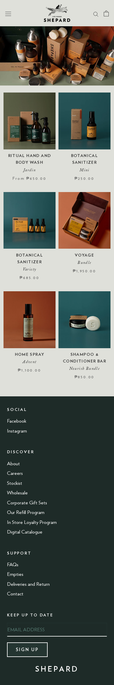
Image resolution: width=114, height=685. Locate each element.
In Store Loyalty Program (32, 522)
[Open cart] (106, 13)
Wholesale (17, 493)
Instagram (17, 431)
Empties (15, 574)
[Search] (96, 13)
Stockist (14, 483)
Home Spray (29, 354)
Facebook (16, 421)
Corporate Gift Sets (27, 503)
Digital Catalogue (24, 532)
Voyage (84, 255)
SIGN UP (27, 649)
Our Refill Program (25, 512)
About (13, 463)
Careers (15, 473)
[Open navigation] (8, 13)
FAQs (12, 564)
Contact (15, 594)
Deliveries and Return (28, 584)
